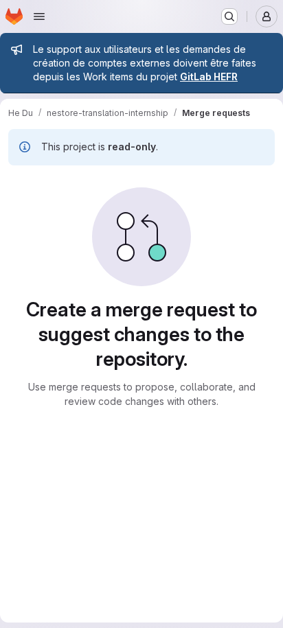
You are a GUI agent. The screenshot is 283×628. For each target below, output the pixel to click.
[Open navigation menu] (39, 16)
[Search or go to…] (229, 16)
